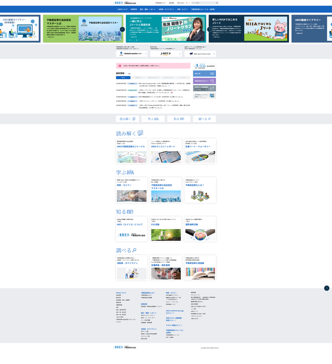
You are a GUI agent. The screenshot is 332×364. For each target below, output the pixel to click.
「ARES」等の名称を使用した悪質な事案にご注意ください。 (141, 66)
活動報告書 (119, 305)
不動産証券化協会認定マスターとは (125, 319)
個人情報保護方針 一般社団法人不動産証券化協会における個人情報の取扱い (203, 298)
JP (186, 3)
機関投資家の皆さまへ (202, 81)
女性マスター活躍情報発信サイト (174, 319)
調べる (203, 119)
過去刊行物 (144, 338)
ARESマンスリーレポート (148, 315)
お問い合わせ (180, 3)
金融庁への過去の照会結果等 (149, 334)
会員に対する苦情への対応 (198, 306)
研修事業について (171, 304)
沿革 (117, 307)
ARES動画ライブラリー (172, 295)
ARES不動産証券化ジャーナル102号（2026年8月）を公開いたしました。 (161, 97)
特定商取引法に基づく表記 (198, 314)
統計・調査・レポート (149, 313)
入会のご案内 (119, 317)
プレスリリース (168, 77)
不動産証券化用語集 (146, 297)
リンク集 (193, 309)
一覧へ (129, 73)
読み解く (125, 119)
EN (189, 3)
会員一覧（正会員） (121, 312)
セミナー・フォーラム (172, 302)
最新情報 (171, 3)
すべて (123, 77)
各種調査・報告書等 (146, 322)
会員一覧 (197, 73)
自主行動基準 (194, 304)
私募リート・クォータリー (148, 318)
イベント (183, 77)
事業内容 (118, 302)
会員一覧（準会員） (121, 314)
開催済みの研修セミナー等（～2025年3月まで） (173, 298)
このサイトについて (196, 316)
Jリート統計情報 (145, 320)
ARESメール (194, 311)
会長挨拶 (118, 295)
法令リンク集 (144, 331)
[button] (122, 29)
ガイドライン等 (145, 336)
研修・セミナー (153, 77)
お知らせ (138, 77)
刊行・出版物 (169, 337)
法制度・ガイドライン (149, 329)
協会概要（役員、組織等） (123, 300)
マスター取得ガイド (173, 325)
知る (177, 119)
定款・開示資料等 (121, 310)
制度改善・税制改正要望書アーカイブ (151, 306)
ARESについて (121, 293)
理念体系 (118, 297)
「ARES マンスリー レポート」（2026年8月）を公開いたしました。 (159, 101)
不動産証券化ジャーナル (172, 335)
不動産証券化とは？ (160, 3)
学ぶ (151, 119)
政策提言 (144, 304)
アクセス (118, 322)
